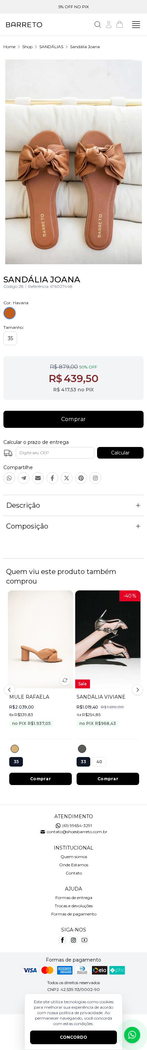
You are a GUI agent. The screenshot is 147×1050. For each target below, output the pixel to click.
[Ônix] (82, 748)
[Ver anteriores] (10, 690)
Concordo (73, 1037)
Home (9, 46)
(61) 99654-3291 (77, 825)
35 (10, 338)
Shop (27, 46)
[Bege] (14, 748)
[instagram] (73, 940)
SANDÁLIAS (51, 46)
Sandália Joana (85, 46)
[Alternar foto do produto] (64, 680)
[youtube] (84, 940)
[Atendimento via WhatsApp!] (132, 1035)
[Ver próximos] (136, 690)
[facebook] (62, 940)
